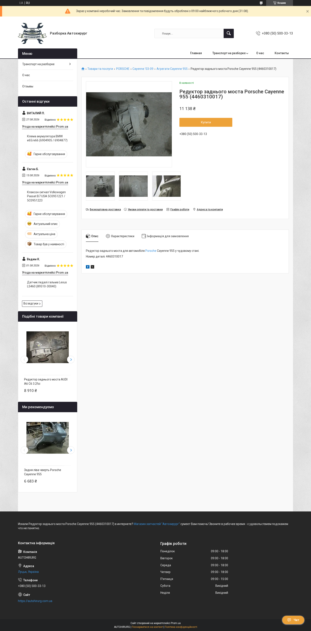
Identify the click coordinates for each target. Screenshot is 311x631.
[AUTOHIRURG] (32, 33)
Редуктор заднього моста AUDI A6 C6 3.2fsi (45, 381)
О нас (260, 53)
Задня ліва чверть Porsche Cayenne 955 (42, 472)
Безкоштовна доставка (105, 209)
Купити (206, 122)
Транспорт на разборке (229, 53)
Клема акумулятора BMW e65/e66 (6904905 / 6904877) (47, 138)
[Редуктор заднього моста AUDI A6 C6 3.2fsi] (47, 347)
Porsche (150, 250)
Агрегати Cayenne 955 (172, 68)
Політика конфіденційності (181, 626)
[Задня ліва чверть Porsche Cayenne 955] (47, 437)
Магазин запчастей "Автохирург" (157, 524)
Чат (296, 620)
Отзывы (27, 86)
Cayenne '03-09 (142, 68)
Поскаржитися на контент (147, 626)
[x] (92, 267)
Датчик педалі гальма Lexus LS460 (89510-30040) (47, 284)
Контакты (282, 53)
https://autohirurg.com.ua (35, 601)
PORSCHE (122, 68)
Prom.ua (176, 623)
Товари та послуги (100, 68)
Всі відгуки (30, 303)
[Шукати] (229, 33)
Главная (196, 53)
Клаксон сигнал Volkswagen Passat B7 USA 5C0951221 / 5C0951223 (46, 196)
